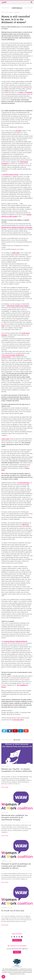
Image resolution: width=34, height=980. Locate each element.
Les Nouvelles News (23, 482)
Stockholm (29, 92)
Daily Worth (25, 524)
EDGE (3, 326)
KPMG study (15, 253)
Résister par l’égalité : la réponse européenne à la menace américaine (16, 770)
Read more (4, 787)
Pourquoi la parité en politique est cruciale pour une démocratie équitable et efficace (16, 866)
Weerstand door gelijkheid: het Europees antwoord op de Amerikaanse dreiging (14, 817)
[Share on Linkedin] (20, 730)
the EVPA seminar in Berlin (10, 174)
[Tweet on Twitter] (4, 730)
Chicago (21, 92)
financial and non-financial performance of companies (16, 227)
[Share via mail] (26, 730)
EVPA (6, 90)
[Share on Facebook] (9, 730)
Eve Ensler (18, 130)
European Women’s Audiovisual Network (15, 641)
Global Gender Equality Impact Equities (18, 306)
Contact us (17, 940)
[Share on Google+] (15, 730)
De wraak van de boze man (12, 911)
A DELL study (5, 439)
